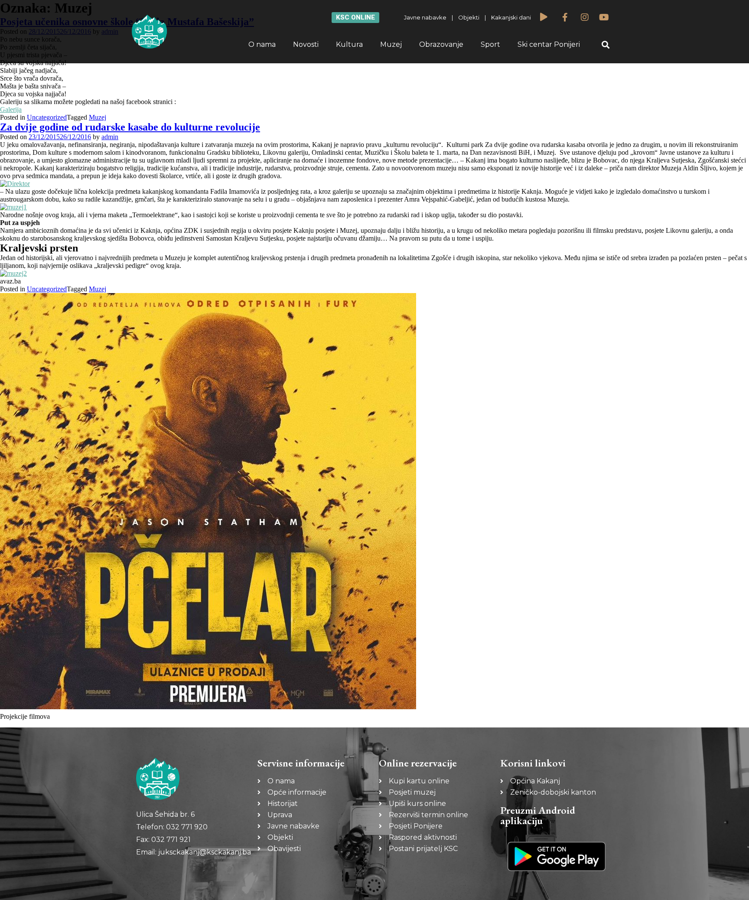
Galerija (11, 109)
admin (109, 136)
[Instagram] (584, 17)
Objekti (469, 17)
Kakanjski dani (511, 17)
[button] (606, 45)
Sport (490, 44)
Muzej (391, 44)
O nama (262, 44)
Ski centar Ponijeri (549, 44)
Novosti (306, 44)
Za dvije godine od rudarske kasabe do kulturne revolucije (130, 127)
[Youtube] (604, 17)
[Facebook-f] (565, 17)
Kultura (349, 44)
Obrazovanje (441, 44)
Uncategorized (47, 117)
